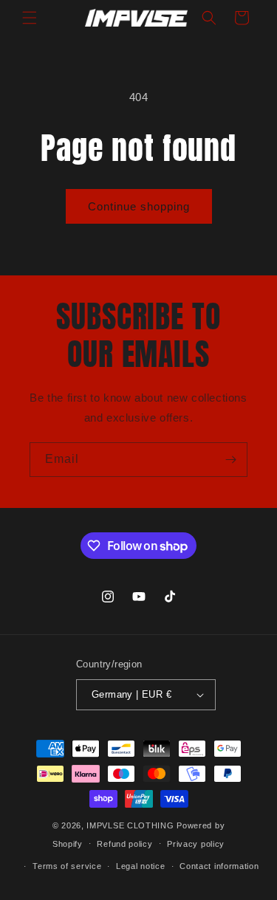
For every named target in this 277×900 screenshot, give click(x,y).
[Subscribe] (230, 459)
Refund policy (124, 843)
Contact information (219, 866)
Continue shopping (139, 206)
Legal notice (140, 866)
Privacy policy (196, 843)
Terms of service (67, 866)
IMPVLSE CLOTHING (130, 825)
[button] (29, 17)
